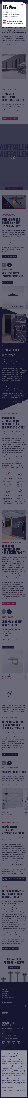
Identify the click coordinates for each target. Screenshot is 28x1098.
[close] (22, 5)
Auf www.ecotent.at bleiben (15, 21)
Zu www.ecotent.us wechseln (15, 23)
